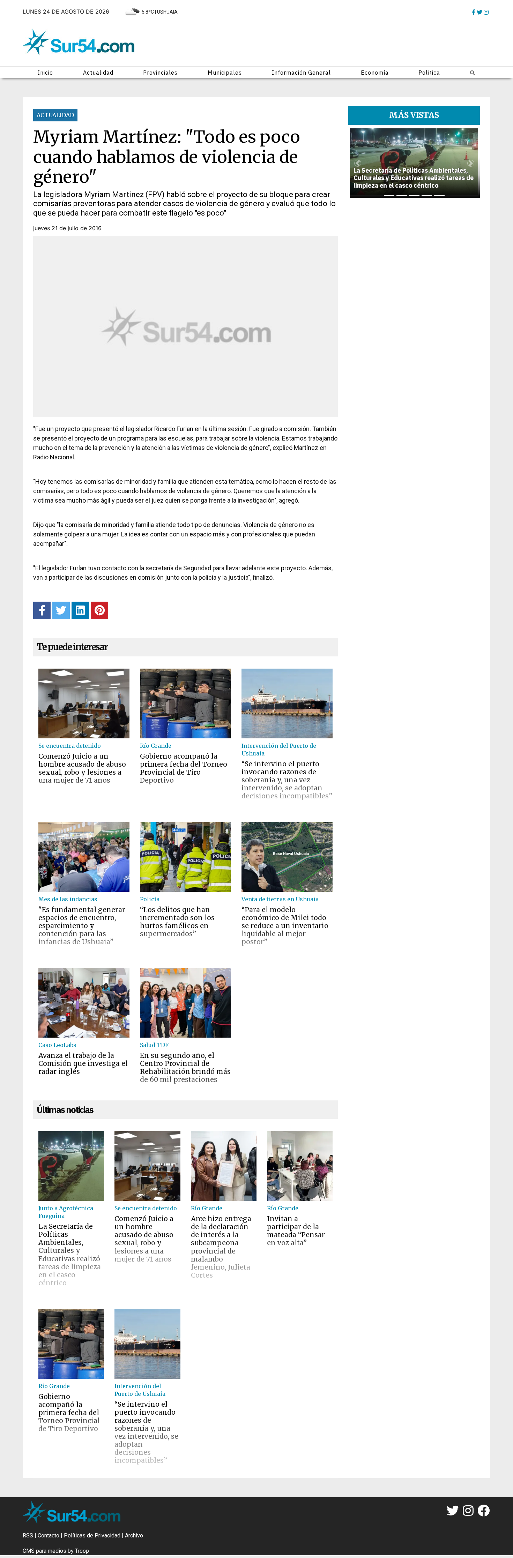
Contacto (48, 1535)
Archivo (134, 1535)
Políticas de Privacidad (92, 1535)
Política (429, 72)
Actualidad (98, 72)
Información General (301, 72)
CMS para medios (44, 1551)
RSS (28, 1535)
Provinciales (160, 72)
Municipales (225, 72)
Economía (375, 72)
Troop (82, 1551)
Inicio (45, 72)
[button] (357, 163)
